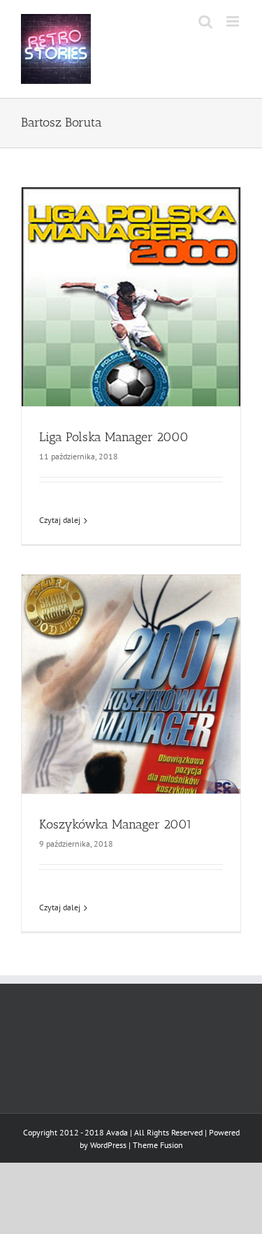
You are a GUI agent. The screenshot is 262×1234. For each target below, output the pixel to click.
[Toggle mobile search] (205, 21)
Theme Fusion (158, 1145)
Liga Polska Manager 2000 (114, 437)
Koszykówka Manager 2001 (115, 824)
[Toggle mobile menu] (233, 21)
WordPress (108, 1145)
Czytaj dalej (59, 520)
